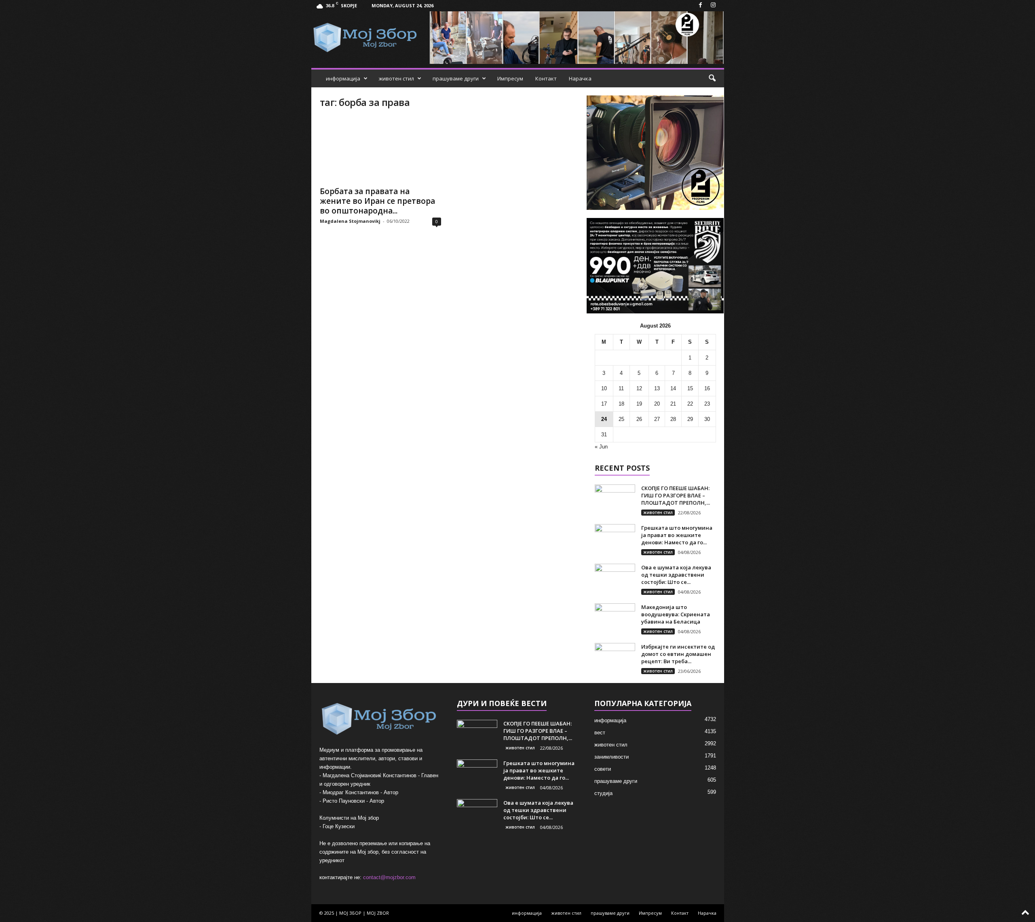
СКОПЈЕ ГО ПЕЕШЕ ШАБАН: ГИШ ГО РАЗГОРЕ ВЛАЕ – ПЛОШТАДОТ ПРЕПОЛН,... (675, 495)
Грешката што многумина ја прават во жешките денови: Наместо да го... (676, 535)
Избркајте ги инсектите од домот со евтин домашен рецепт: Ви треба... (678, 654)
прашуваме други (456, 78)
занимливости (611, 757)
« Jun (601, 447)
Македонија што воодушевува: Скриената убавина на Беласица (675, 614)
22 (690, 404)
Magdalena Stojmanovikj (350, 221)
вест (599, 733)
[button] (712, 78)
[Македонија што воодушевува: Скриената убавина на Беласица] (615, 618)
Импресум (510, 78)
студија (603, 793)
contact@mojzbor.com (389, 877)
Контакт (546, 78)
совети (602, 769)
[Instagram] (713, 5)
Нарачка (580, 78)
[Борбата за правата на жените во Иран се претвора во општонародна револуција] (380, 149)
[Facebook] (700, 5)
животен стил (396, 78)
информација (343, 78)
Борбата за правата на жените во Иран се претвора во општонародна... (377, 201)
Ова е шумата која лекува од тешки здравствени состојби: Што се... (676, 575)
